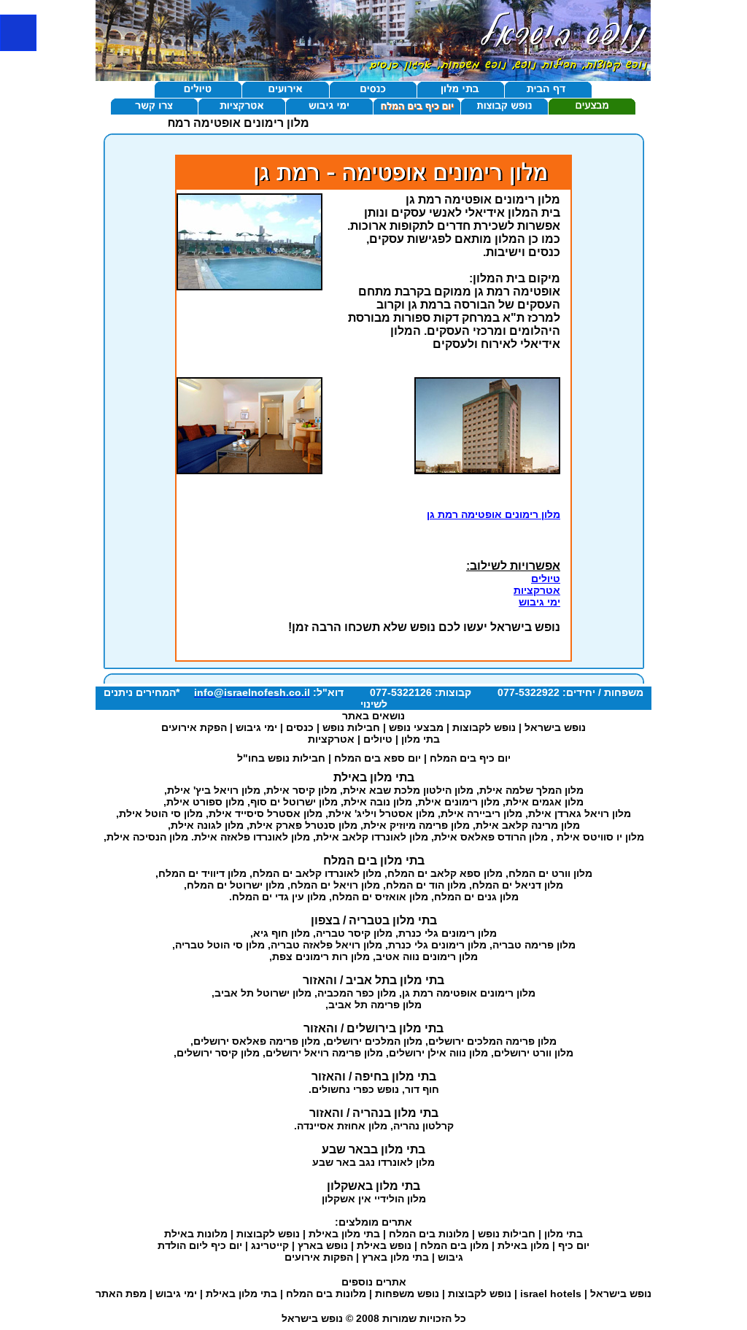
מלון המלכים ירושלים (374, 1041)
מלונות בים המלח (429, 1234)
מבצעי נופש (416, 727)
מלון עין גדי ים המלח (279, 896)
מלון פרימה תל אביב (375, 1004)
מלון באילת (523, 1245)
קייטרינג (270, 1245)
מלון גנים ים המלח (476, 896)
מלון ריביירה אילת (481, 813)
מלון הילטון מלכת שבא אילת (408, 790)
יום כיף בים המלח (470, 758)
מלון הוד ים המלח (426, 885)
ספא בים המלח (369, 758)
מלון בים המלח (454, 1245)
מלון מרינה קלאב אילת (528, 825)
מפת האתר (121, 1293)
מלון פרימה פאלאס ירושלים (256, 1041)
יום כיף (573, 1245)
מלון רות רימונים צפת (321, 956)
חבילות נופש (351, 727)
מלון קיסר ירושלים (218, 1053)
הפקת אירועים (194, 727)
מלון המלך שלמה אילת (531, 790)
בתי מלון (420, 739)
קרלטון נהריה (423, 1126)
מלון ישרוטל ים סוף (294, 802)
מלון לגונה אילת (207, 825)
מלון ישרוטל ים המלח (236, 885)
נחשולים (330, 1089)
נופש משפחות (407, 1293)
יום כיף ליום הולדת (200, 1245)
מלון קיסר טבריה (354, 933)
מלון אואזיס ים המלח (380, 896)
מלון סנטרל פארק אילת (303, 825)
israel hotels (550, 1293)
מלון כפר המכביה (356, 993)
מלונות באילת (196, 1234)
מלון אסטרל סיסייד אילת (265, 813)
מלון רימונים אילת (459, 802)
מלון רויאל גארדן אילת (579, 813)
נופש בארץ (323, 1245)
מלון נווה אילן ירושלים (438, 1053)
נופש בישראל (555, 727)
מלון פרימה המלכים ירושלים (492, 1041)
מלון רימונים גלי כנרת (447, 933)
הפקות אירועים (319, 1257)
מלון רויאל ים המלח (335, 885)
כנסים (300, 727)
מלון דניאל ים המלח (517, 885)
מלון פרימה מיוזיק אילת (416, 825)
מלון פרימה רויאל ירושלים (324, 1053)
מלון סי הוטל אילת (161, 813)
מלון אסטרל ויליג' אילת (381, 813)
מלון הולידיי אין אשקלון (374, 1199)
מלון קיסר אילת (301, 790)
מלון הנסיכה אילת (147, 837)
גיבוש (450, 1257)
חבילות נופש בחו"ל (281, 758)
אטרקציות (537, 590)
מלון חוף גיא (281, 933)
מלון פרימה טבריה (534, 945)
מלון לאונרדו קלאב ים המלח (317, 873)
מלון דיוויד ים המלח (202, 873)
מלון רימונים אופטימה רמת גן (493, 514)
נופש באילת (384, 1245)
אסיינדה (315, 1126)
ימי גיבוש (539, 602)
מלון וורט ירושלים (533, 1053)
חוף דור (422, 1089)
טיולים (545, 578)
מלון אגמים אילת (545, 802)
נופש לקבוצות (484, 727)
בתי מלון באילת (344, 1234)
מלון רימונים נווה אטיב (427, 956)
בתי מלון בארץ (395, 1257)
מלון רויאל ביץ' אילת (213, 790)
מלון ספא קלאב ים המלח (445, 873)
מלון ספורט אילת (205, 802)
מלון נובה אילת (378, 802)
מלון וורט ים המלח (550, 873)
